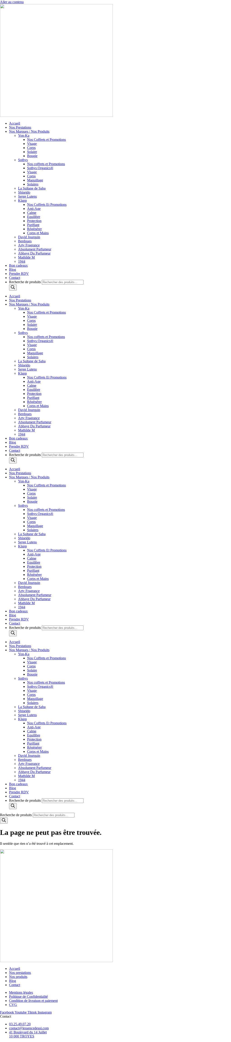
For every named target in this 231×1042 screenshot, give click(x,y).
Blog (12, 269)
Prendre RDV (19, 274)
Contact (14, 278)
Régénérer (34, 229)
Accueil (14, 123)
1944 (21, 261)
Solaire (32, 152)
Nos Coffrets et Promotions (46, 139)
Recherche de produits (25, 282)
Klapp (22, 200)
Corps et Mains (38, 233)
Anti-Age (34, 209)
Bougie (32, 156)
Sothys (23, 160)
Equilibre (33, 217)
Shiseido (24, 192)
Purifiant (33, 225)
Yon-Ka (23, 135)
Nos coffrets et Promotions (46, 164)
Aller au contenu (12, 2)
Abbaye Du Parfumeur (34, 253)
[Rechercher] (13, 288)
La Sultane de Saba (32, 188)
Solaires (32, 184)
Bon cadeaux (18, 265)
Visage (32, 144)
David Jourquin (29, 237)
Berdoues (25, 241)
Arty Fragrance (29, 245)
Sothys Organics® (40, 168)
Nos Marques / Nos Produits (29, 131)
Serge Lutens (27, 196)
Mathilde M (26, 257)
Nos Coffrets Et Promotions (47, 204)
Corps (31, 148)
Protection (34, 221)
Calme (31, 213)
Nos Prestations (20, 127)
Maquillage (35, 180)
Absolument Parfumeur (34, 249)
